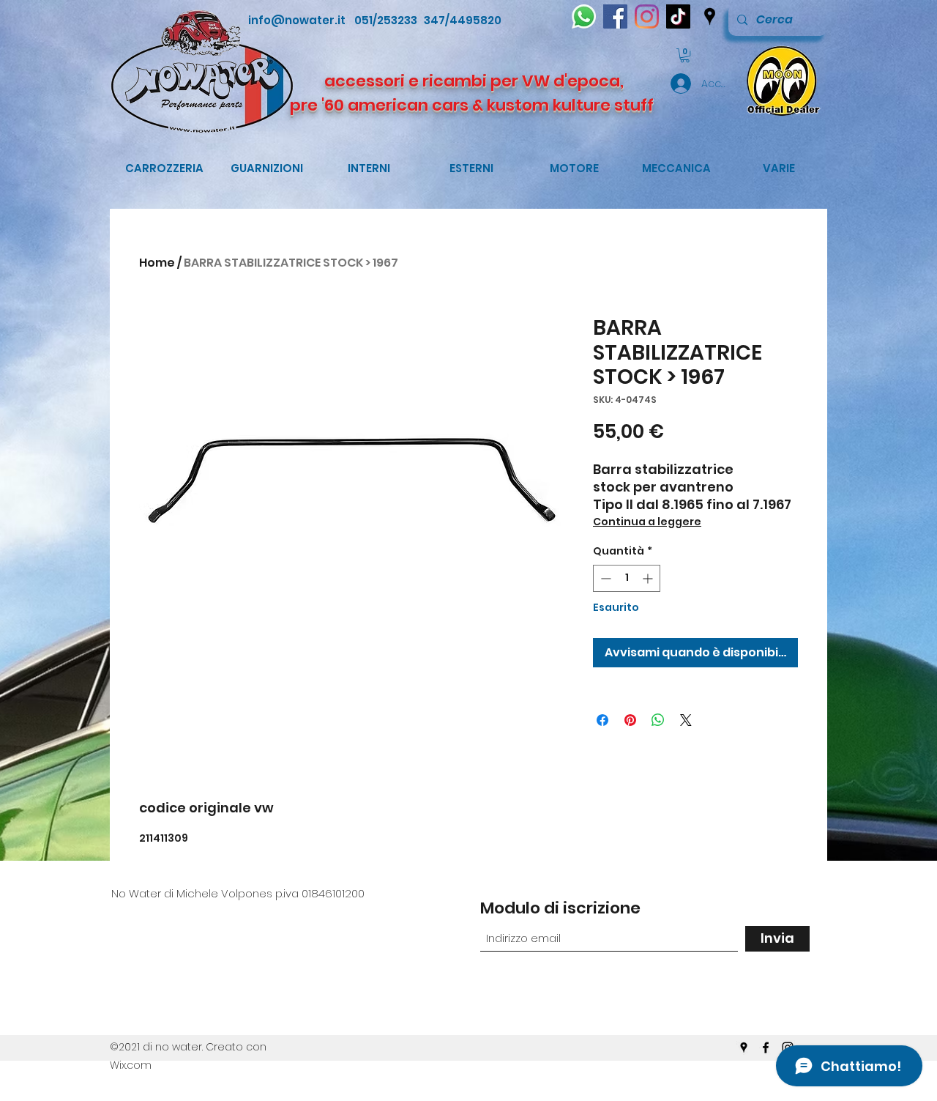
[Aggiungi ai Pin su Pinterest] (630, 720)
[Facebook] (615, 16)
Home (157, 262)
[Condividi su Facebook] (602, 720)
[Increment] (649, 578)
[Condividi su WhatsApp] (658, 720)
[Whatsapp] (584, 16)
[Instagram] (647, 16)
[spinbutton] (626, 578)
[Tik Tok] (678, 16)
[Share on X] (686, 720)
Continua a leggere (647, 521)
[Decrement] (604, 578)
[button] (684, 55)
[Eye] (780, 80)
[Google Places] (710, 16)
